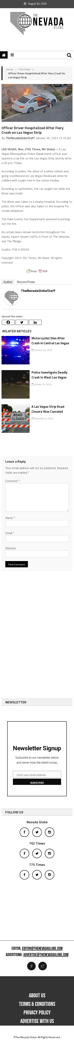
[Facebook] (8, 322)
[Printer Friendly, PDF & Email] (37, 271)
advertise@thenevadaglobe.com (45, 955)
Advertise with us (37, 1021)
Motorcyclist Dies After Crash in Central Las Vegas (50, 341)
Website (10, 548)
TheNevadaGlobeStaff (20, 138)
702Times (24, 69)
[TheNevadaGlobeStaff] (11, 297)
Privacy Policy (37, 1012)
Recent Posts (26, 282)
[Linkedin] (35, 322)
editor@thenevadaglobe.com (42, 949)
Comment (12, 481)
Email (9, 533)
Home (9, 69)
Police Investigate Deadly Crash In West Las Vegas (49, 375)
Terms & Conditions (37, 1004)
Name (10, 517)
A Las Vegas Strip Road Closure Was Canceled (47, 409)
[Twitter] (21, 322)
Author (7, 282)
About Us (37, 995)
